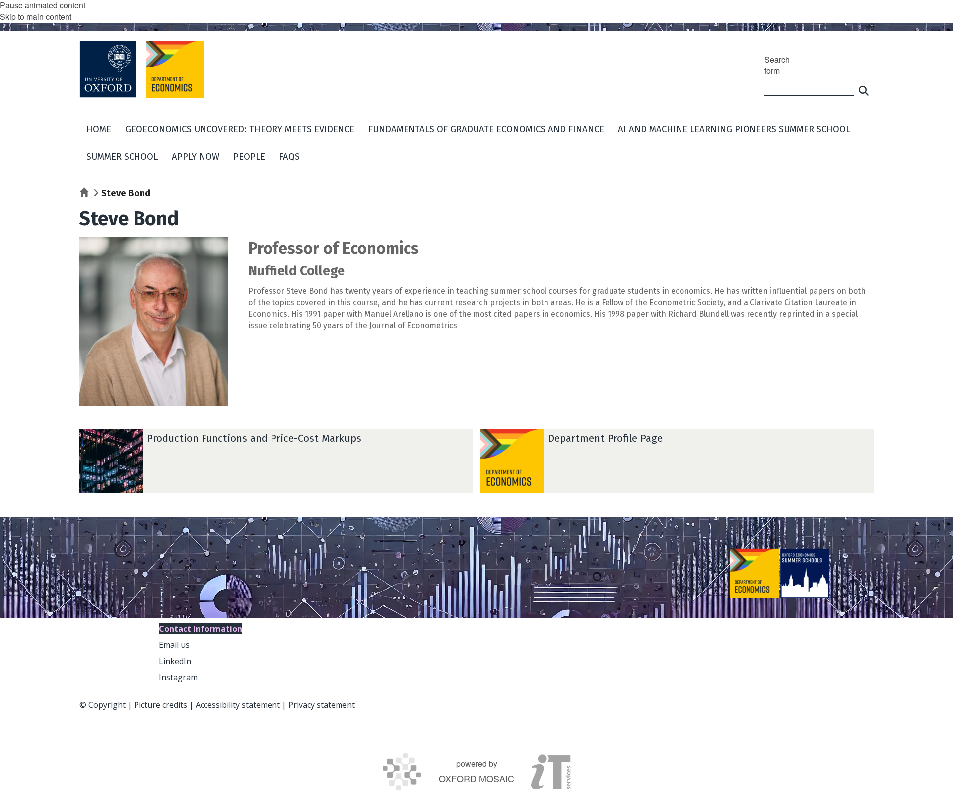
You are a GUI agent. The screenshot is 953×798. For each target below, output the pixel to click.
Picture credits (160, 704)
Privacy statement (321, 704)
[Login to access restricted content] (870, 27)
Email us (174, 644)
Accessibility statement (238, 704)
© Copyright (102, 704)
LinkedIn (175, 661)
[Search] (864, 86)
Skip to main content (35, 16)
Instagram (178, 677)
